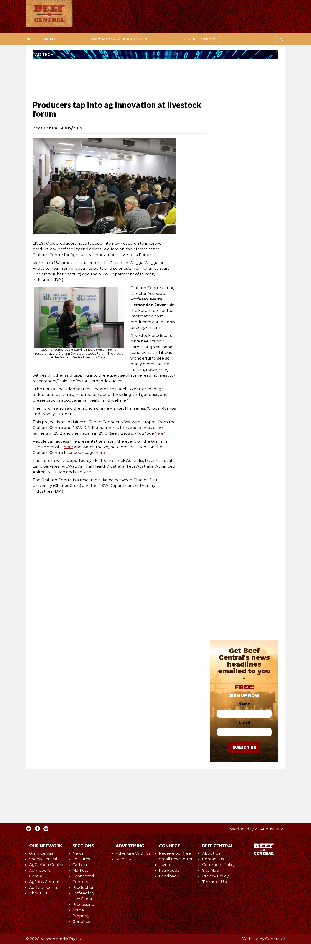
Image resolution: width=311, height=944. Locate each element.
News (78, 853)
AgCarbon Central (46, 864)
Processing (83, 904)
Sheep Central (43, 859)
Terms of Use (215, 881)
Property (80, 916)
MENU (49, 39)
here (68, 447)
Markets (80, 870)
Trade (78, 910)
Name (244, 704)
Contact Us (213, 859)
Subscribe (244, 747)
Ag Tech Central (45, 887)
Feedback (169, 876)
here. (101, 452)
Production (83, 887)
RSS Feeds (169, 870)
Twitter (166, 864)
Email (244, 722)
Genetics (81, 921)
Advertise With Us (133, 853)
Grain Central (42, 853)
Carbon (79, 864)
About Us (38, 893)
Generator (275, 938)
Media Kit (125, 859)
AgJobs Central (44, 881)
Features (81, 859)
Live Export (83, 898)
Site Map (210, 870)
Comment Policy (218, 864)
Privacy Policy (215, 876)
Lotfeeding (83, 893)
